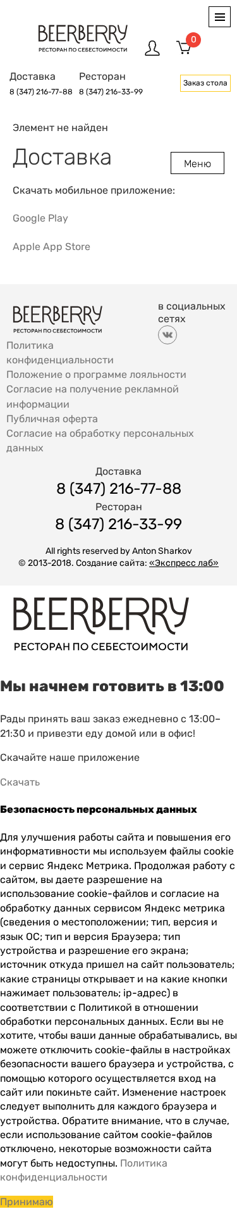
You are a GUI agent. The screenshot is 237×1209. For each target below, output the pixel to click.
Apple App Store (51, 247)
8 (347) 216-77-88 (41, 91)
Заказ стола (205, 82)
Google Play (40, 218)
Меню (197, 164)
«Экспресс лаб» (184, 563)
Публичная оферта (52, 418)
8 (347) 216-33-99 (111, 91)
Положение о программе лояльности (96, 374)
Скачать (20, 782)
